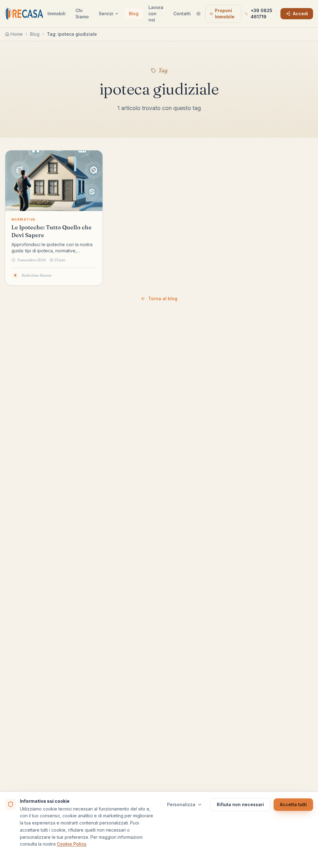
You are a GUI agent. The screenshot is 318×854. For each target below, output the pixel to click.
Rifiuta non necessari (240, 804)
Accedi (300, 13)
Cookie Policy (71, 844)
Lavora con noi (155, 13)
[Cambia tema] (198, 13)
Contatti (182, 13)
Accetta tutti (293, 804)
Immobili (57, 13)
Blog (134, 13)
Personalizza (181, 804)
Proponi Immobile (224, 13)
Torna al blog (162, 298)
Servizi (106, 13)
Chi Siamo (82, 13)
